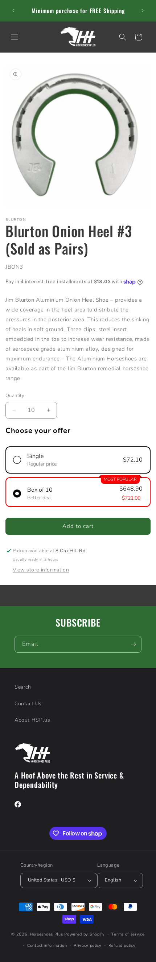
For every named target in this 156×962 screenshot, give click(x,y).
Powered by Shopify (84, 934)
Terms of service (127, 934)
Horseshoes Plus (46, 934)
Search (23, 687)
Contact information (47, 945)
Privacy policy (88, 945)
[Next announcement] (143, 10)
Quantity (14, 395)
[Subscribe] (133, 644)
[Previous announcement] (13, 10)
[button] (14, 37)
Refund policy (122, 945)
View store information (41, 569)
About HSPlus (32, 720)
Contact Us (28, 703)
